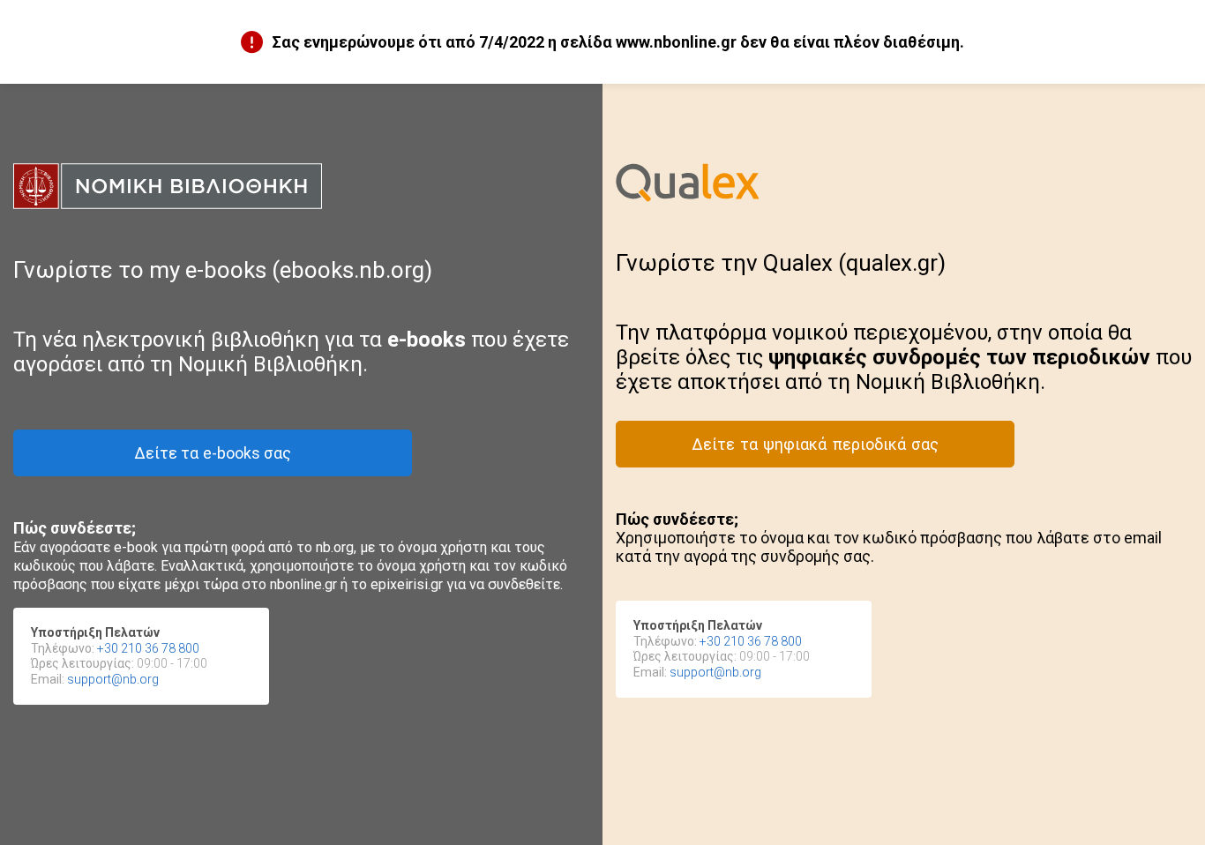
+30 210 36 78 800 (148, 648)
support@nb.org (113, 679)
